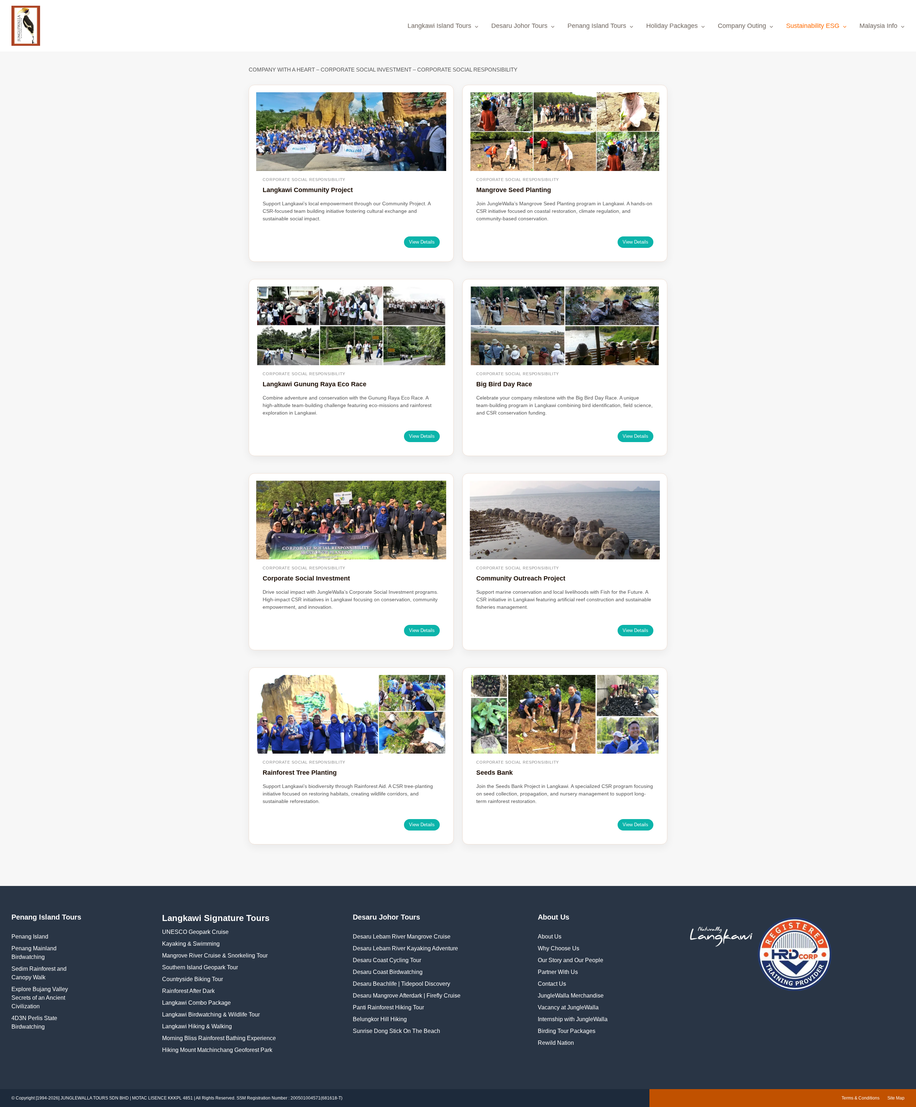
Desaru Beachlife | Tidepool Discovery (401, 984)
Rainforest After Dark (188, 991)
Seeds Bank (494, 772)
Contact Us (552, 984)
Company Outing (742, 25)
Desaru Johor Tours (519, 25)
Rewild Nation (556, 1043)
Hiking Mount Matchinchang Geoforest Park (217, 1050)
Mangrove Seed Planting (513, 190)
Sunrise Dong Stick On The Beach (396, 1031)
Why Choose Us (558, 948)
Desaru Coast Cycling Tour (387, 960)
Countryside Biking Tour (192, 979)
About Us (549, 937)
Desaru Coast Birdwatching (388, 972)
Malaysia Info (878, 25)
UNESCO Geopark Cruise (195, 932)
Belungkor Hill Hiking (380, 1019)
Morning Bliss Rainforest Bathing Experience (219, 1038)
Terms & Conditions (861, 1098)
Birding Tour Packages (566, 1031)
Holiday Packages (672, 25)
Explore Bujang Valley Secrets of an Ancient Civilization (39, 997)
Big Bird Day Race (504, 384)
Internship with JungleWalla (573, 1019)
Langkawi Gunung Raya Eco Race (314, 384)
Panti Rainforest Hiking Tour (388, 1007)
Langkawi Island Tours (439, 25)
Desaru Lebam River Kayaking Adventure (405, 948)
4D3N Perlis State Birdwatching (34, 1022)
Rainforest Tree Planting (300, 772)
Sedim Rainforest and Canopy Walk (39, 973)
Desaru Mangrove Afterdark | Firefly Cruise (407, 996)
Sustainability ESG (812, 25)
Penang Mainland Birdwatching (34, 952)
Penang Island (29, 937)
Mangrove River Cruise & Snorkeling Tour (215, 955)
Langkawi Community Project (308, 190)
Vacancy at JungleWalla (568, 1007)
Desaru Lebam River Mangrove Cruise (401, 937)
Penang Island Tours (596, 25)
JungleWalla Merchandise (571, 996)
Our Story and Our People (570, 960)
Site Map (896, 1098)
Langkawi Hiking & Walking (197, 1026)
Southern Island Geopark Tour (200, 967)
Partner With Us (558, 972)
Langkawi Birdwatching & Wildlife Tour (211, 1015)
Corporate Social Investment (306, 578)
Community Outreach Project (520, 578)
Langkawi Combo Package (196, 1003)
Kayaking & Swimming (191, 944)
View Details (422, 242)
